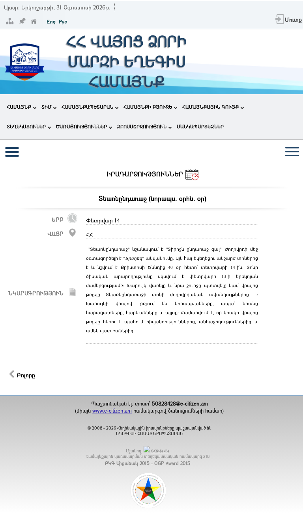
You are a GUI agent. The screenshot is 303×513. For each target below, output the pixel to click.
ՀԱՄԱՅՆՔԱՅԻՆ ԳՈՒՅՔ (210, 107)
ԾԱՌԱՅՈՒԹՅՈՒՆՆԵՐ (81, 126)
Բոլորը (26, 375)
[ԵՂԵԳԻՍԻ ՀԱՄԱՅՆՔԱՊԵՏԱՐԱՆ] (24, 82)
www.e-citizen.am (112, 410)
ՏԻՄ (46, 107)
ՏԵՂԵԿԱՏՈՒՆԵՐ (26, 126)
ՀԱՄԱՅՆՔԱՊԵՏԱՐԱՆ (87, 107)
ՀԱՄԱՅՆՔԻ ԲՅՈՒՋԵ (147, 107)
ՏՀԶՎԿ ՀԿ (160, 451)
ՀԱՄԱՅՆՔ (19, 107)
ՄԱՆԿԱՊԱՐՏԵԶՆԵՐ (200, 126)
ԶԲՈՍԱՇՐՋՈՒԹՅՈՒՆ (141, 126)
